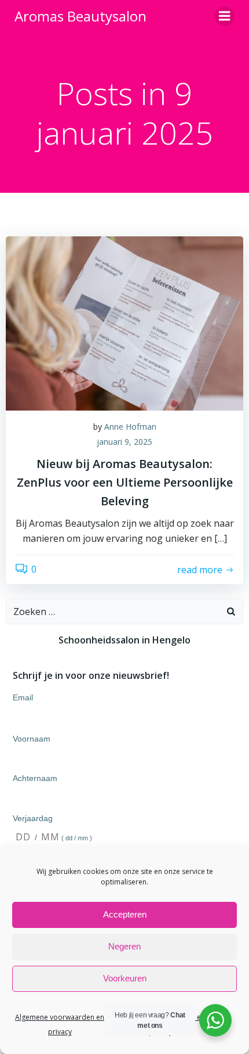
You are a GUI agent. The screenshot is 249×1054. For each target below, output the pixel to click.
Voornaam (31, 738)
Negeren (124, 946)
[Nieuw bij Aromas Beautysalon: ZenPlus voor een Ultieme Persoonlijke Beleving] (124, 322)
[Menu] (225, 16)
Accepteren (125, 914)
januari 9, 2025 (124, 441)
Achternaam (35, 778)
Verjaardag (33, 818)
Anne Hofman (130, 426)
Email (23, 697)
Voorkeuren (125, 978)
